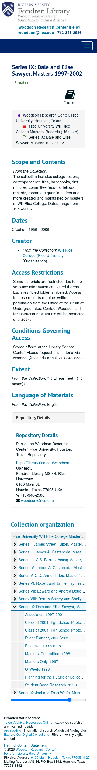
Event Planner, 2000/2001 (47, 638)
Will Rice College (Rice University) (47, 252)
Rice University (40, 753)
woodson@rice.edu (37, 500)
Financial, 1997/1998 (43, 645)
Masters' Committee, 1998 (47, 653)
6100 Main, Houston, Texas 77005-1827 (60, 757)
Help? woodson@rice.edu (49, 29)
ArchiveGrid (12, 730)
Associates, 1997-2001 (44, 614)
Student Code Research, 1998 (51, 684)
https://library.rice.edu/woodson (42, 462)
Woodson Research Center (43, 27)
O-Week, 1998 (37, 669)
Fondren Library (15, 753)
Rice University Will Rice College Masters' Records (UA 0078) (47, 128)
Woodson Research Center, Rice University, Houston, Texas (47, 117)
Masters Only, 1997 (41, 661)
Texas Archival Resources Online (28, 722)
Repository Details (33, 417)
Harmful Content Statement (25, 745)
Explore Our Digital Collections (26, 734)
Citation (70, 102)
